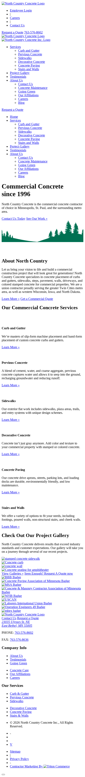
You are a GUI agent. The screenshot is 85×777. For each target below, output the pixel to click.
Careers (15, 18)
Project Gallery (20, 73)
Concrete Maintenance (32, 88)
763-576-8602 (24, 632)
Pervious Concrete (30, 54)
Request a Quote (12, 32)
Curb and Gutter (28, 50)
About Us (16, 80)
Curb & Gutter (19, 693)
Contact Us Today (13, 218)
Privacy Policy (19, 759)
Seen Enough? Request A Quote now (48, 573)
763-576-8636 (19, 639)
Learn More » (11, 299)
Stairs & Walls (19, 715)
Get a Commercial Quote (36, 299)
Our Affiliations (28, 95)
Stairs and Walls (28, 69)
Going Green (26, 91)
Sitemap (15, 751)
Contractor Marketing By (27, 766)
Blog (21, 102)
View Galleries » (13, 573)
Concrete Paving (29, 65)
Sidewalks (25, 58)
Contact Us (17, 25)
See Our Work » (36, 218)
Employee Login (21, 10)
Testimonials (18, 76)
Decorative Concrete (31, 61)
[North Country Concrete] (23, 3)
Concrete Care (19, 670)
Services (15, 47)
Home (14, 116)
